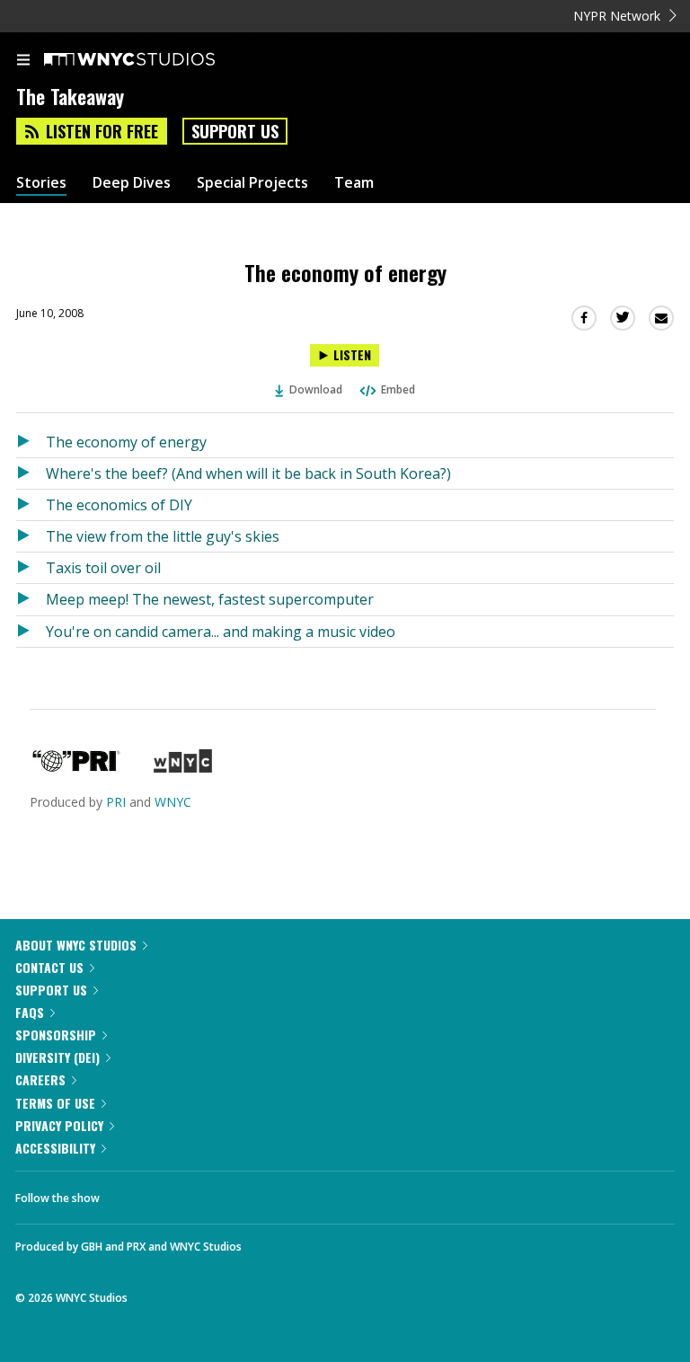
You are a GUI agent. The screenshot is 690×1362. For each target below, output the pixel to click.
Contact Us (49, 967)
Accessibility (55, 1147)
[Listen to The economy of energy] (31, 442)
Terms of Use (55, 1102)
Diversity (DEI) (57, 1057)
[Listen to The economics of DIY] (31, 505)
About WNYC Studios (76, 944)
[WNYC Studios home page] (152, 60)
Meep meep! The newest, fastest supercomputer (210, 599)
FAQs (29, 1012)
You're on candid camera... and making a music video (220, 631)
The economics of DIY (119, 505)
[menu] (23, 61)
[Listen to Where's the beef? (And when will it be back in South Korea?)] (31, 473)
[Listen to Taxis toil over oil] (31, 568)
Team (354, 183)
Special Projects (252, 183)
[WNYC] (183, 767)
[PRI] (76, 767)
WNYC (173, 801)
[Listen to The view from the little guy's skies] (31, 536)
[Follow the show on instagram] (229, 1193)
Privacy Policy (59, 1125)
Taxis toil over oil (103, 568)
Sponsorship (55, 1034)
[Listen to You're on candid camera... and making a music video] (31, 631)
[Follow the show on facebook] (131, 1193)
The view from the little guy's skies (162, 536)
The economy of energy (126, 442)
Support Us (235, 131)
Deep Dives (132, 183)
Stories (41, 183)
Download (315, 389)
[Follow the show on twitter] (180, 1193)
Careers (40, 1079)
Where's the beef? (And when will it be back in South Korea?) (248, 473)
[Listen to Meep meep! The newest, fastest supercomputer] (31, 599)
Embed (398, 389)
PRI (116, 801)
